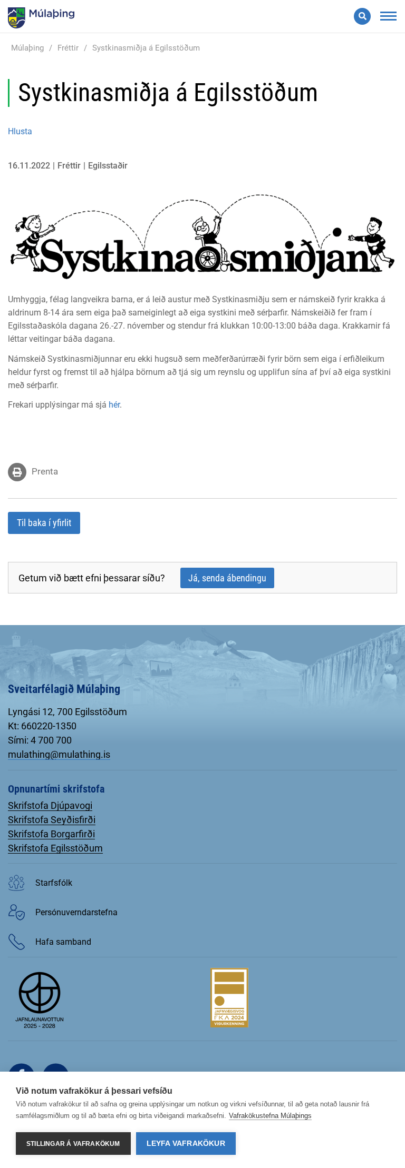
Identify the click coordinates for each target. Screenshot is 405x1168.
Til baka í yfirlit (44, 522)
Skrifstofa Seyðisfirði (51, 819)
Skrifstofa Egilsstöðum (55, 848)
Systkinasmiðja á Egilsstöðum (146, 48)
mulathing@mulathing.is (59, 754)
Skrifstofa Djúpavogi (50, 805)
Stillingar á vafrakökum (73, 1143)
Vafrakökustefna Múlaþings (270, 1116)
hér (114, 405)
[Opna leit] (362, 16)
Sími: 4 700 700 (40, 740)
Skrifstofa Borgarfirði (51, 833)
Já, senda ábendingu (227, 577)
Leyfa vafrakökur (186, 1143)
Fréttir (68, 48)
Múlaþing (27, 48)
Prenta (45, 471)
